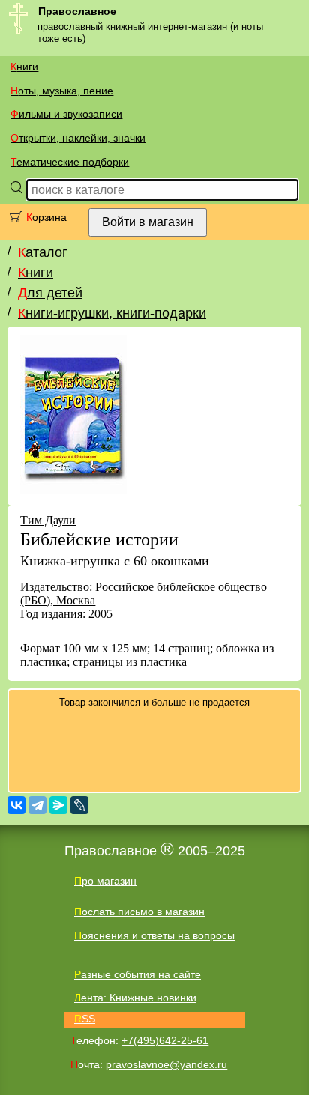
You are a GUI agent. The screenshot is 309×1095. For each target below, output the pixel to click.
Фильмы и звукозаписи (66, 114)
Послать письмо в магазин (139, 911)
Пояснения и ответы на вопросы (154, 935)
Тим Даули (48, 520)
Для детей (50, 292)
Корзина (46, 217)
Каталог (43, 252)
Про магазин (105, 881)
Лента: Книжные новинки (135, 998)
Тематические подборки (69, 162)
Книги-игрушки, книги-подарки (112, 313)
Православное (77, 11)
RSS (84, 1019)
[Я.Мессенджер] (59, 805)
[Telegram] (37, 805)
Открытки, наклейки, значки (78, 138)
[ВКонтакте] (17, 805)
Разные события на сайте (137, 974)
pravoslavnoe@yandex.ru (166, 1064)
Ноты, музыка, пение (61, 91)
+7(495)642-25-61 (165, 1040)
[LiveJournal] (79, 805)
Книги (24, 67)
